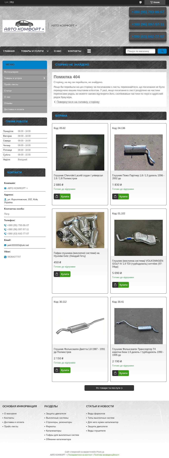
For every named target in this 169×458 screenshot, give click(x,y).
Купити (65, 196)
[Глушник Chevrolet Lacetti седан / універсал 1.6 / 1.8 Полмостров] (80, 152)
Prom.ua (100, 452)
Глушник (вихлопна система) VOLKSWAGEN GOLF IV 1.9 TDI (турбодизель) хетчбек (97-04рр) (137, 263)
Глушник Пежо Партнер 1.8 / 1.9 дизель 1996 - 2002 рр (138, 177)
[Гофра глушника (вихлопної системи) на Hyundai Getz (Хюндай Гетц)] (80, 230)
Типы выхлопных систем (101, 417)
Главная (9, 51)
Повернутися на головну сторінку (78, 101)
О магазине (10, 413)
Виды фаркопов (96, 413)
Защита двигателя (98, 426)
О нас (57, 51)
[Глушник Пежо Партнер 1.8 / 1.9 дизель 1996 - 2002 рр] (138, 152)
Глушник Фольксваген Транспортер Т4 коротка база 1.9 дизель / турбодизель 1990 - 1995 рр (138, 352)
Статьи (8, 90)
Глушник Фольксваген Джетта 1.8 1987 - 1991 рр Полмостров (79, 350)
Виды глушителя (97, 430)
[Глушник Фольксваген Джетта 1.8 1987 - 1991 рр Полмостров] (80, 326)
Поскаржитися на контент (80, 455)
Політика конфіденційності (106, 455)
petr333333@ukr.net (18, 245)
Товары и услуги (32, 51)
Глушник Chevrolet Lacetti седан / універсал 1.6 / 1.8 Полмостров (78, 177)
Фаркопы (51, 426)
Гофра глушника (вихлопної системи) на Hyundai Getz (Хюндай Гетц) (76, 254)
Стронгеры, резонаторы (59, 422)
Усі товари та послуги (108, 387)
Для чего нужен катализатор (103, 422)
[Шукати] (162, 51)
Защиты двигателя (56, 413)
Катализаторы (53, 430)
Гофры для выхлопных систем (62, 435)
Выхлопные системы (57, 417)
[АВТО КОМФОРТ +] (23, 25)
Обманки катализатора (58, 439)
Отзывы (8, 103)
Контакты (74, 51)
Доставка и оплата (14, 109)
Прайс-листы (11, 84)
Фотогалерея (11, 72)
